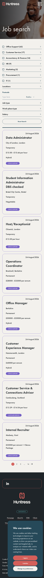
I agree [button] (25, 558)
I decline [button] (25, 563)
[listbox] (30, 96)
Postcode (5, 92)
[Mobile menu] (40, 4)
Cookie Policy (6, 559)
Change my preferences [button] (25, 569)
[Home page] (10, 3)
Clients (35, 518)
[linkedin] (7, 483)
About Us (20, 518)
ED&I (28, 518)
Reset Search (22, 121)
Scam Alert (5, 566)
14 (28, 464)
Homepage (10, 518)
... (24, 464)
